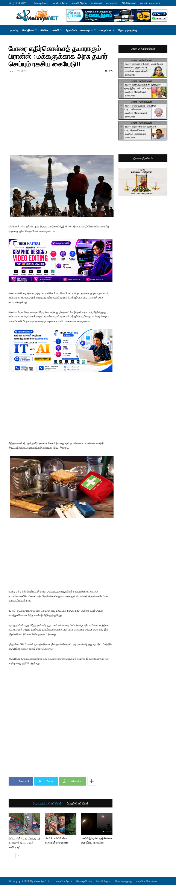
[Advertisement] (60, 84)
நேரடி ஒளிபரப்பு (41, 3)
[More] (91, 781)
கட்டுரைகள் (96, 3)
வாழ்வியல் (105, 30)
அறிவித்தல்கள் (129, 3)
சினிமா (45, 30)
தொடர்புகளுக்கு (127, 30)
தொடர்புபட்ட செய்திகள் (47, 803)
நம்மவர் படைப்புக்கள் (150, 3)
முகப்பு (14, 30)
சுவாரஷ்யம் (86, 30)
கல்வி (56, 30)
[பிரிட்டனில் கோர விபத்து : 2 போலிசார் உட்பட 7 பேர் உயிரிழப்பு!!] (24, 824)
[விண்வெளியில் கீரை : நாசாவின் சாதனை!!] (60, 824)
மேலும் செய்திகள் (78, 803)
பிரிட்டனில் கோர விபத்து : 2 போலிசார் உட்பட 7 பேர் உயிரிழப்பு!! (24, 843)
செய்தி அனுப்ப (79, 3)
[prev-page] (11, 855)
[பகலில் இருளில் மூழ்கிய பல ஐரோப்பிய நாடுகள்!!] (96, 824)
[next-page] (18, 855)
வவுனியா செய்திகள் (146, 881)
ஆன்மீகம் (71, 30)
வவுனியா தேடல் (60, 3)
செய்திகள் (28, 30)
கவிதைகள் (112, 3)
